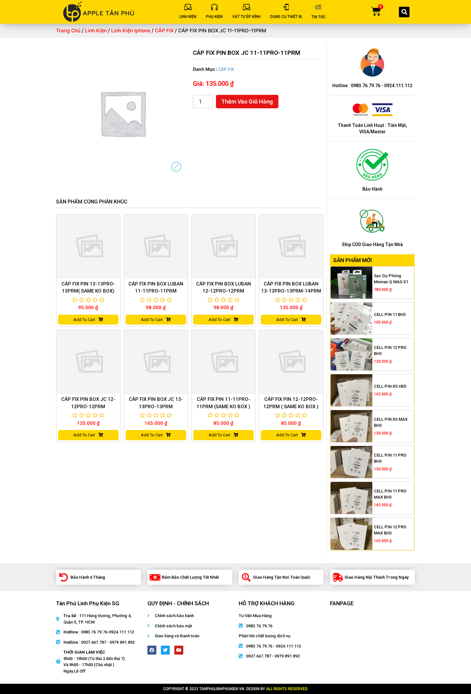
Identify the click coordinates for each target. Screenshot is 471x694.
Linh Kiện (96, 31)
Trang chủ (68, 31)
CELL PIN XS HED (390, 386)
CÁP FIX (164, 31)
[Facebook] (151, 650)
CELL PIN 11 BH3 (390, 314)
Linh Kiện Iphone (130, 31)
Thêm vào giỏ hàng (247, 101)
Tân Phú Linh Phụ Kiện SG (87, 603)
